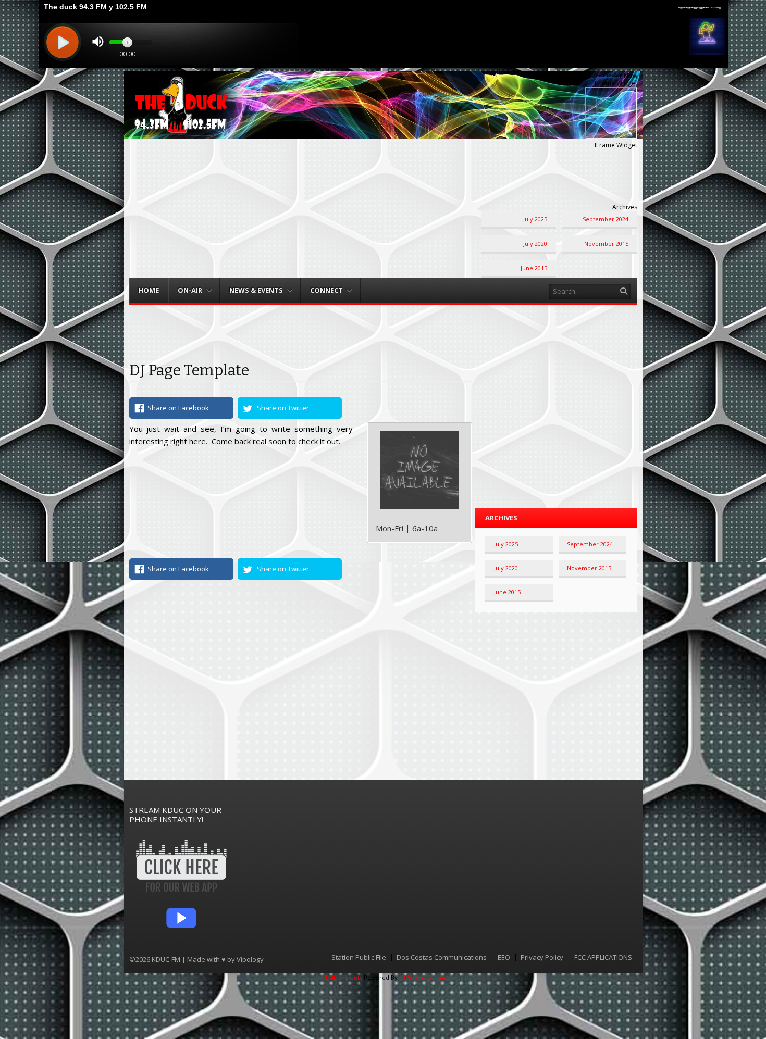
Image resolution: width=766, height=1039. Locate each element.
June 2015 (534, 268)
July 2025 (535, 219)
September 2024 (605, 219)
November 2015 (606, 243)
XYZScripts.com (424, 977)
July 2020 (535, 243)
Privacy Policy (542, 957)
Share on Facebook (178, 407)
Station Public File (358, 957)
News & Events (256, 290)
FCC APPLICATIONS (603, 957)
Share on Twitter (283, 407)
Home (148, 290)
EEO (504, 957)
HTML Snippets (341, 977)
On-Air (190, 290)
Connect (326, 290)
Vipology (250, 959)
